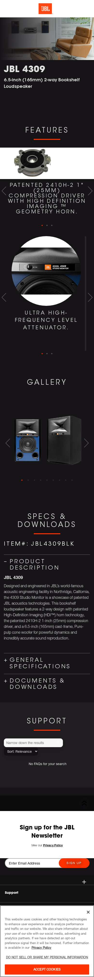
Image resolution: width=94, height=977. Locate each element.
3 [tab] (51, 225)
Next (90, 191)
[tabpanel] (47, 185)
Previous (4, 191)
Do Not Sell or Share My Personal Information (47, 957)
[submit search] (58, 742)
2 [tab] (47, 225)
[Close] (88, 912)
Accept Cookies (47, 969)
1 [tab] (42, 225)
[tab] (22, 480)
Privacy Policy (41, 947)
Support (11, 892)
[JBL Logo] (46, 8)
